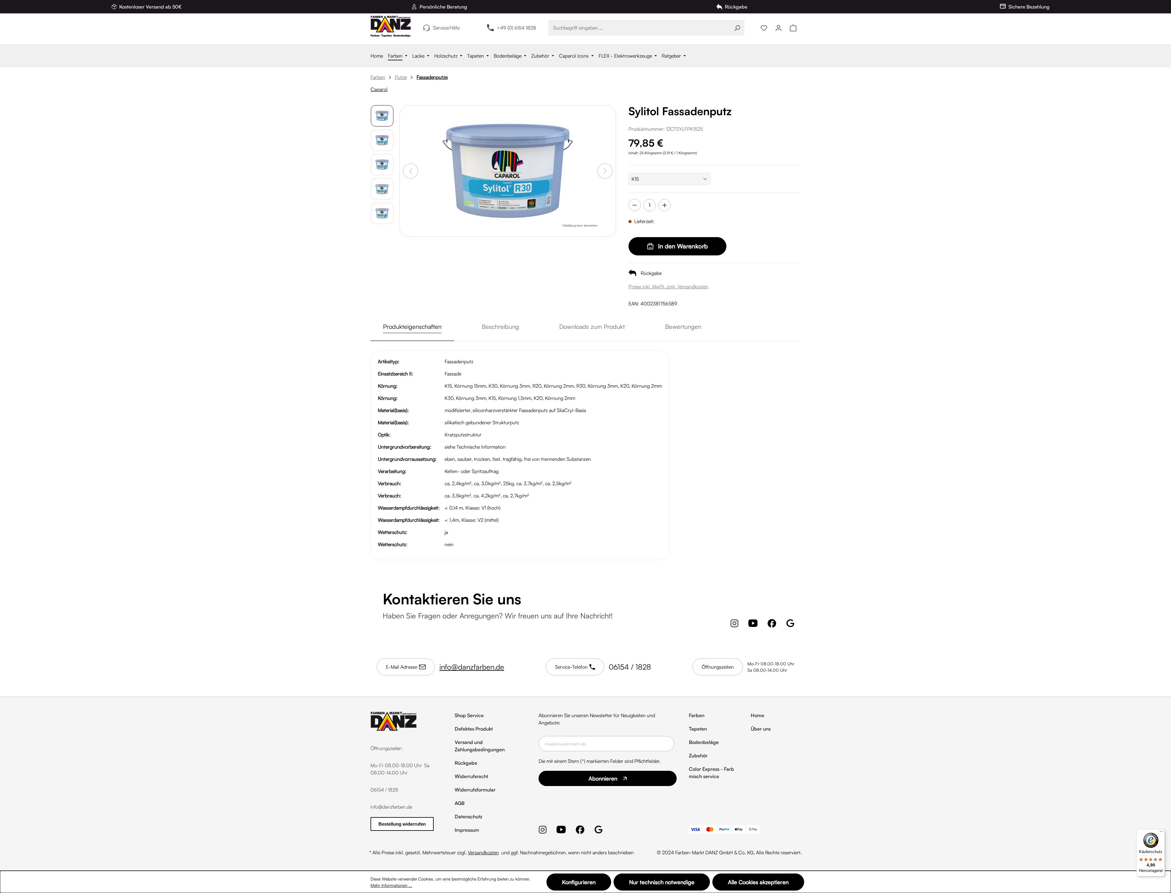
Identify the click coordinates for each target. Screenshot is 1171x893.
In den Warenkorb (683, 246)
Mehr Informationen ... (391, 885)
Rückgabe (466, 763)
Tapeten (698, 729)
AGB (459, 803)
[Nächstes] (605, 171)
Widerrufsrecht (471, 776)
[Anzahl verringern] (634, 205)
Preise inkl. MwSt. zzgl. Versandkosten (668, 286)
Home (757, 715)
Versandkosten (483, 852)
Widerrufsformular (475, 790)
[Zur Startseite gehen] (391, 26)
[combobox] (639, 28)
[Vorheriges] (410, 171)
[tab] (500, 327)
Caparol (379, 89)
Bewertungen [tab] (683, 326)
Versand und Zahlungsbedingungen (480, 745)
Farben (696, 715)
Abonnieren (603, 778)
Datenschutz (468, 816)
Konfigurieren (579, 882)
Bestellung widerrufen (402, 824)
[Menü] (1161, 833)
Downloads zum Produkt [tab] (592, 326)
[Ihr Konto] (778, 28)
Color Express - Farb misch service (711, 772)
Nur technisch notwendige (661, 882)
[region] (493, 210)
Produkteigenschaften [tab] (412, 326)
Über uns (761, 729)
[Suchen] (737, 28)
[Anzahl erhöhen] (664, 205)
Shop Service (469, 715)
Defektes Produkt (474, 729)
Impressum (467, 830)
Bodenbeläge (704, 742)
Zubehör (698, 755)
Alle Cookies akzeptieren (758, 882)
